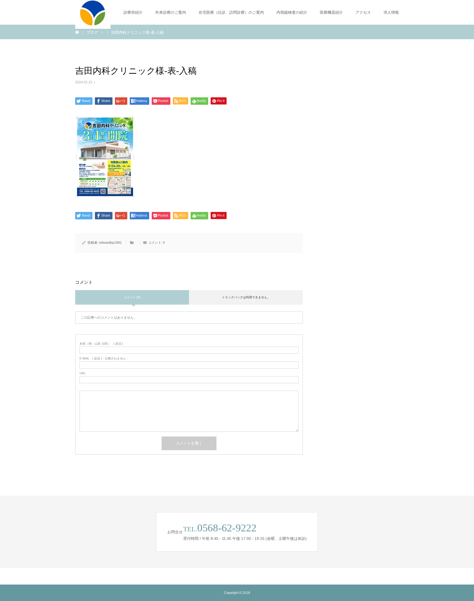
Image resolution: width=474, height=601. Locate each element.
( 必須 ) (101, 343)
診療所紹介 (133, 12)
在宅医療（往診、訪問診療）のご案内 (231, 12)
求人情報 (391, 12)
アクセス (363, 12)
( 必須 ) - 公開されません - (104, 358)
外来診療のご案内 (170, 12)
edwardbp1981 (110, 243)
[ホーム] (77, 31)
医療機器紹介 (331, 12)
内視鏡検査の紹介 (291, 12)
